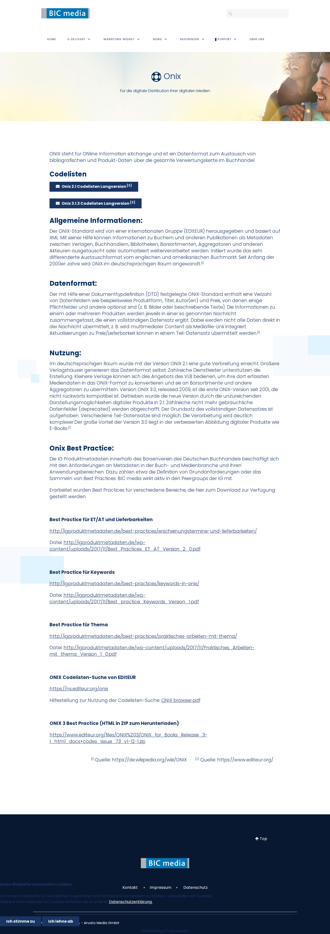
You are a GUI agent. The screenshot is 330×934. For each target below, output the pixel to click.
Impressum (177, 931)
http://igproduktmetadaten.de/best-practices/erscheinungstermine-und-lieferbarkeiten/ (153, 531)
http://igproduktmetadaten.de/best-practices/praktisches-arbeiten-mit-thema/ (143, 636)
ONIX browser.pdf (181, 700)
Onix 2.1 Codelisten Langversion (97, 186)
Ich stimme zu (20, 921)
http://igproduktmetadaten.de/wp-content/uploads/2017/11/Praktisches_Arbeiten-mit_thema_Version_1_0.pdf (152, 650)
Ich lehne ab (60, 921)
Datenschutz (154, 931)
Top (263, 838)
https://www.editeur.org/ (245, 760)
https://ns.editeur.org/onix (79, 689)
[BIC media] (65, 13)
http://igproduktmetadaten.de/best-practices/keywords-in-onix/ (124, 583)
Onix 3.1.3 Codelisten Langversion (98, 203)
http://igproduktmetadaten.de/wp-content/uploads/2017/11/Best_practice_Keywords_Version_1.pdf (124, 598)
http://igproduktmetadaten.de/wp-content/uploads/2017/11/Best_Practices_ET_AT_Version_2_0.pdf (125, 545)
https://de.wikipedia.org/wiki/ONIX (149, 760)
